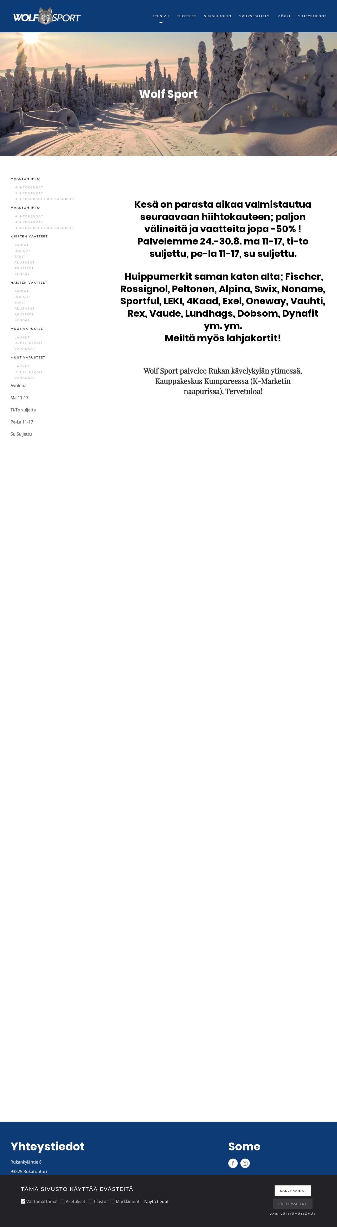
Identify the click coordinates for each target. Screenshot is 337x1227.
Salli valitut (293, 1204)
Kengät (22, 274)
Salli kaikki (293, 1191)
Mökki (283, 16)
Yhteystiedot (312, 16)
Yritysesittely (254, 16)
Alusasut (24, 262)
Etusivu (161, 16)
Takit (19, 256)
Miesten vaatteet (29, 236)
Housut (22, 251)
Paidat (21, 245)
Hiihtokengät (28, 187)
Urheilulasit (28, 343)
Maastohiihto (25, 179)
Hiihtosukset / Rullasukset (44, 199)
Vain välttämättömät (293, 1214)
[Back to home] (47, 16)
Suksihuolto (217, 16)
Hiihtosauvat (28, 193)
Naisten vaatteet (29, 283)
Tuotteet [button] (186, 16)
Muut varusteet (28, 329)
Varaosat (24, 349)
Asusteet (24, 268)
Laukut (22, 337)
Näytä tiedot (156, 1201)
